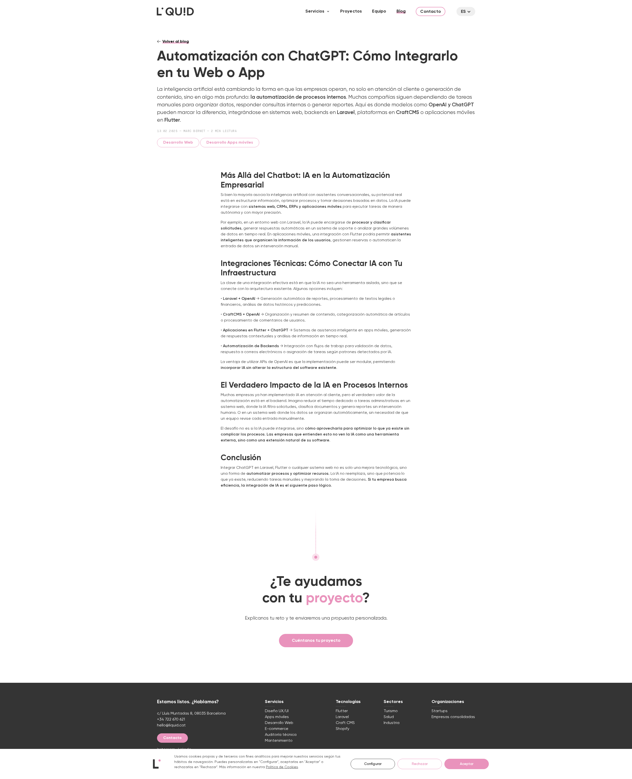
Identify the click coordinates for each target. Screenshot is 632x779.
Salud (389, 717)
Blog (401, 11)
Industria (391, 723)
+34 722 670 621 (171, 720)
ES (463, 11)
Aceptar (467, 764)
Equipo (379, 11)
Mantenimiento (279, 741)
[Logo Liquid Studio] (175, 11)
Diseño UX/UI (277, 711)
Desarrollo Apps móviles (229, 143)
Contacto (430, 11)
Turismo (391, 711)
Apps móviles (277, 717)
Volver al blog (175, 42)
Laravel (342, 717)
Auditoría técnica (280, 735)
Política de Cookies (282, 767)
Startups (440, 711)
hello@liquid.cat (171, 725)
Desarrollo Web (178, 143)
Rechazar (420, 764)
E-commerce (276, 729)
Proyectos (351, 11)
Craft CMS (345, 723)
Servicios (315, 11)
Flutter (342, 711)
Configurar (372, 764)
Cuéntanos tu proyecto (316, 640)
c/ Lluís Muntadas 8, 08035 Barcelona (191, 714)
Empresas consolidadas (453, 717)
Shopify (342, 729)
